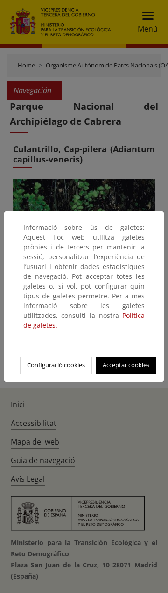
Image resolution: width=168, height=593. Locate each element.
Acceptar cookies (126, 365)
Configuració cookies (56, 365)
